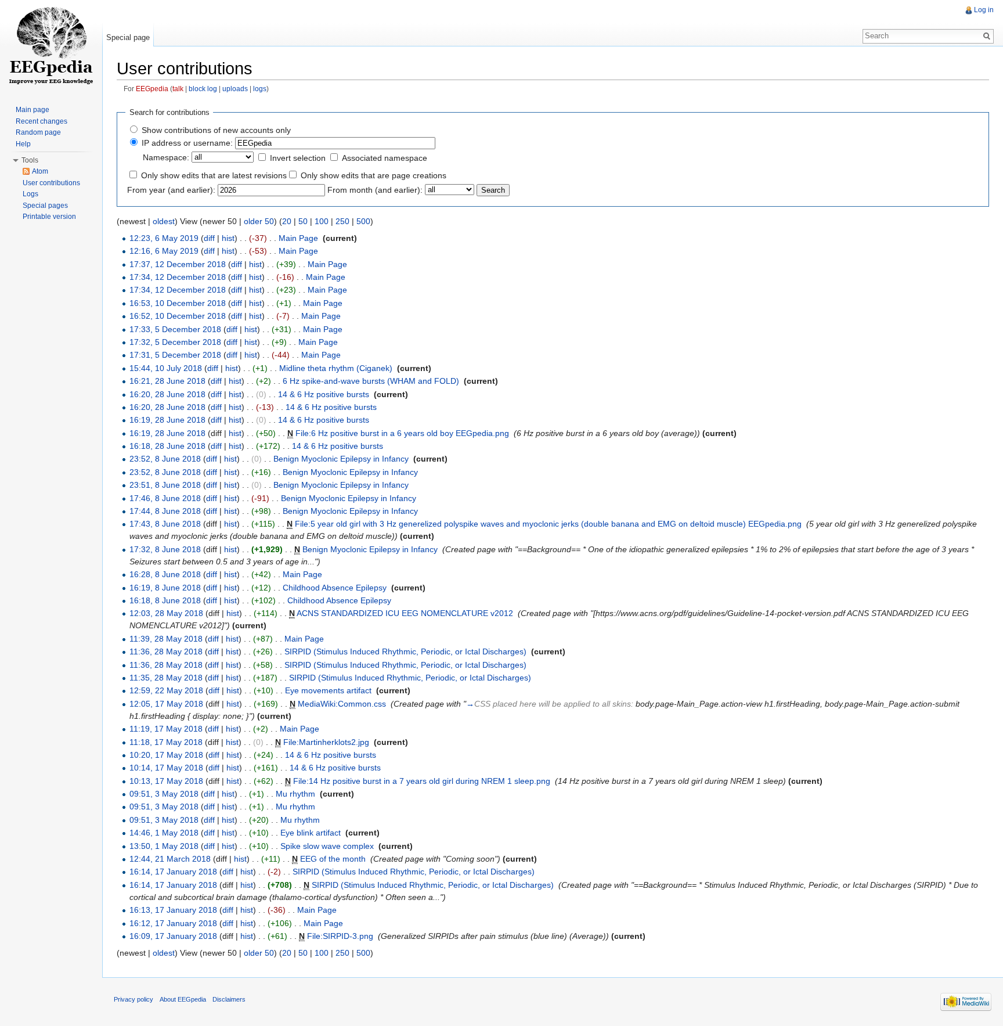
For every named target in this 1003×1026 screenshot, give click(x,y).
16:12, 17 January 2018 (173, 923)
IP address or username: (187, 142)
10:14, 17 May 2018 (166, 767)
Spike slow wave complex (327, 846)
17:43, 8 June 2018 (165, 523)
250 (342, 221)
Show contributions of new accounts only (216, 130)
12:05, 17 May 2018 (166, 703)
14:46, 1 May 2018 (164, 832)
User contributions (51, 183)
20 (286, 221)
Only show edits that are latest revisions (214, 175)
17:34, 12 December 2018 (177, 277)
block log (203, 88)
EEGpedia (152, 88)
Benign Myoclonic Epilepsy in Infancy (341, 458)
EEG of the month (333, 858)
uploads (235, 88)
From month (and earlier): (375, 190)
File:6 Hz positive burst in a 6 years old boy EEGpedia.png (402, 433)
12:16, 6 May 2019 (164, 250)
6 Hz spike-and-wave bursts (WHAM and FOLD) (371, 381)
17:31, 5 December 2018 (175, 354)
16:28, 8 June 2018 (165, 574)
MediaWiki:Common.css (342, 703)
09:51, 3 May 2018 (164, 793)
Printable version (49, 217)
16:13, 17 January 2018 (173, 910)
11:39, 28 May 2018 (166, 638)
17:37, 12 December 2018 (177, 264)
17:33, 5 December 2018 (175, 329)
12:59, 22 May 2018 (166, 690)
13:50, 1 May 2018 (164, 846)
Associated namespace (384, 158)
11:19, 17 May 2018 (166, 728)
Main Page (298, 238)
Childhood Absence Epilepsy (335, 587)
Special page (128, 37)
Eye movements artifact (328, 690)
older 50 (259, 221)
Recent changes (41, 121)
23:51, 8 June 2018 (165, 484)
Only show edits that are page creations (373, 175)
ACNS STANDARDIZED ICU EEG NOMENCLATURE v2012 (405, 613)
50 (303, 221)
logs (259, 88)
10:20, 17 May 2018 (166, 754)
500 (363, 221)
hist (228, 238)
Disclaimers (229, 999)
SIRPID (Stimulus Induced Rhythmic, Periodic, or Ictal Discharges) (405, 651)
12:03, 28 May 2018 (166, 613)
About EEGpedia (183, 999)
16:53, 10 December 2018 (177, 303)
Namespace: (166, 157)
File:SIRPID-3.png (340, 936)
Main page (32, 110)
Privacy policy (133, 999)
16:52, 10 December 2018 (177, 316)
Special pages (45, 205)
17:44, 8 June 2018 (165, 511)
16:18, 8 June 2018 (165, 600)
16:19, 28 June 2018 (167, 419)
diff (209, 238)
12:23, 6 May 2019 (164, 238)
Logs (30, 194)
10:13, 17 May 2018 (166, 781)
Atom (40, 171)
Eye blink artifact (310, 832)
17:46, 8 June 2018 (165, 498)
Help (23, 144)
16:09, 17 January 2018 (173, 936)
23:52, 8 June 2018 (165, 458)
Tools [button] (29, 160)
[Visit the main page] (51, 46)
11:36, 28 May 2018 (166, 651)
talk (177, 88)
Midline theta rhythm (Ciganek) (335, 368)
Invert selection (298, 158)
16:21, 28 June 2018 (167, 381)
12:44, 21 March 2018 (170, 858)
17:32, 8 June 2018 (165, 549)
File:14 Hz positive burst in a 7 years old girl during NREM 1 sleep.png (421, 781)
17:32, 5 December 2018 (175, 342)
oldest (164, 221)
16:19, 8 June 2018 (165, 587)
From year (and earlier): (171, 190)
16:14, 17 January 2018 (173, 871)
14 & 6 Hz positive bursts (323, 394)
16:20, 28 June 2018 (167, 394)
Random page (38, 132)
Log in (984, 10)
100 (322, 221)
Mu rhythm (295, 793)
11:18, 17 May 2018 (166, 742)
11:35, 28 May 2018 (166, 677)
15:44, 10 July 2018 (165, 368)
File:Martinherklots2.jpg (326, 742)
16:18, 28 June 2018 (167, 446)
